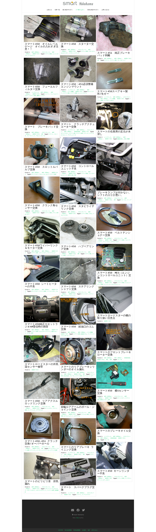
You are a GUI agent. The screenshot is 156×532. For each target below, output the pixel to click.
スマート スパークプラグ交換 (78, 488)
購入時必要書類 (68, 530)
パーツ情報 (70, 91)
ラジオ (28, 333)
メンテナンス (71, 89)
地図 (89, 530)
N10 (75, 175)
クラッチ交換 (53, 450)
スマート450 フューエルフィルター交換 (41, 88)
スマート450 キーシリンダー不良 (113, 472)
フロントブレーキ (40, 135)
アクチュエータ (72, 135)
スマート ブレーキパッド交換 (41, 128)
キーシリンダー (101, 480)
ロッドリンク (31, 410)
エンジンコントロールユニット (112, 284)
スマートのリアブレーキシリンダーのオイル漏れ (78, 368)
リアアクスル (39, 410)
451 (41, 134)
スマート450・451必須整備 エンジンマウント (78, 85)
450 (87, 414)
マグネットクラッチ (74, 53)
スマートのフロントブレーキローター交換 (114, 353)
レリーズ (38, 450)
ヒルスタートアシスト (45, 331)
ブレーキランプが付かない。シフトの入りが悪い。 (114, 194)
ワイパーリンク (51, 252)
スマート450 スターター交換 (77, 45)
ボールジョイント (68, 416)
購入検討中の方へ (68, 10)
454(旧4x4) (76, 131)
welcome (60, 530)
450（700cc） (117, 58)
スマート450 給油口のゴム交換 (77, 328)
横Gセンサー (103, 399)
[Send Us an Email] (72, 510)
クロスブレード (45, 52)
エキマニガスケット (41, 490)
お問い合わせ (105, 10)
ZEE (72, 175)
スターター (92, 51)
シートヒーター (51, 291)
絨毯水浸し (120, 139)
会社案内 (84, 530)
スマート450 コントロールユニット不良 (77, 167)
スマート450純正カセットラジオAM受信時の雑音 (41, 325)
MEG (101, 284)
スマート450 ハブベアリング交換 (77, 247)
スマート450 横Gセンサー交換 (113, 392)
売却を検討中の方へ (93, 10)
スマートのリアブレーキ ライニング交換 (77, 448)
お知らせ (49, 10)
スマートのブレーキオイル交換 (114, 432)
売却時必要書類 (76, 530)
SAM (69, 175)
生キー (112, 100)
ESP (109, 399)
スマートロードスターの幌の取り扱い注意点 (114, 317)
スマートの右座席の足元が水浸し (114, 133)
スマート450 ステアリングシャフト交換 (77, 288)
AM (32, 333)
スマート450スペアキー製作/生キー (112, 92)
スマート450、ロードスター (38, 252)
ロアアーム (77, 416)
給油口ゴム (84, 334)
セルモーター (64, 53)
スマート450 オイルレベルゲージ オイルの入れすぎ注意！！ (41, 47)
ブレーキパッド (121, 60)
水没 (125, 139)
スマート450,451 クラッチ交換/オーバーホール (41, 442)
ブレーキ (123, 200)
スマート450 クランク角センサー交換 (41, 206)
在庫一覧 (57, 10)
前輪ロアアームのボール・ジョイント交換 (78, 408)
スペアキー (107, 100)
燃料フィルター (41, 95)
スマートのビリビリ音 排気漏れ (41, 482)
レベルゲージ (31, 55)
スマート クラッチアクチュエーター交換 (78, 125)
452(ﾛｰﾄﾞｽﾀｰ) (35, 53)
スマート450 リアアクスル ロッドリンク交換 (42, 402)
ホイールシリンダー (88, 376)
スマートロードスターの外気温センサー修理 (41, 365)
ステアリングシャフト (70, 295)
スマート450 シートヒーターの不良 (41, 285)
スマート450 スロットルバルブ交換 (41, 168)
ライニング (71, 456)
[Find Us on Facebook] (78, 510)
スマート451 (113, 60)
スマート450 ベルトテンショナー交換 (113, 234)
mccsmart (66, 376)
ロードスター (64, 133)
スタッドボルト (31, 490)
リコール (83, 414)
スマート (106, 60)
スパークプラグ (86, 494)
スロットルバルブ (43, 174)
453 (110, 359)
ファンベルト (106, 241)
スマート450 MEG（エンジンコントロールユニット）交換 (114, 275)
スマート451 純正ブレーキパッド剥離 (113, 54)
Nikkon (77, 517)
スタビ (90, 213)
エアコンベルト (115, 241)
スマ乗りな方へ (80, 10)
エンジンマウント (82, 93)
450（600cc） (35, 52)
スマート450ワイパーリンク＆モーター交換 (41, 247)
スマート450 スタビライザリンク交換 (77, 207)
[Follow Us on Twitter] (83, 510)
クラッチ (86, 133)
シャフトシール (45, 450)
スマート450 (48, 53)
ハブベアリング (70, 255)
